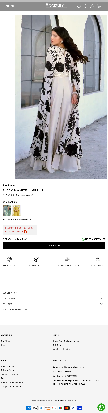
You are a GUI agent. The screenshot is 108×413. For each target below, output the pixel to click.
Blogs (3, 345)
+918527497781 (64, 371)
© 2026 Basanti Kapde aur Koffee (42, 400)
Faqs (3, 378)
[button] (9, 185)
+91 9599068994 (70, 376)
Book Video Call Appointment (66, 341)
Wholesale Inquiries (62, 349)
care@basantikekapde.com (71, 367)
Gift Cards (57, 345)
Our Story (5, 341)
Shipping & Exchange (11, 386)
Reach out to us (8, 366)
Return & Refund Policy (12, 382)
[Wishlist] (79, 6)
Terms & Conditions (10, 374)
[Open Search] (85, 6)
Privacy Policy (7, 370)
